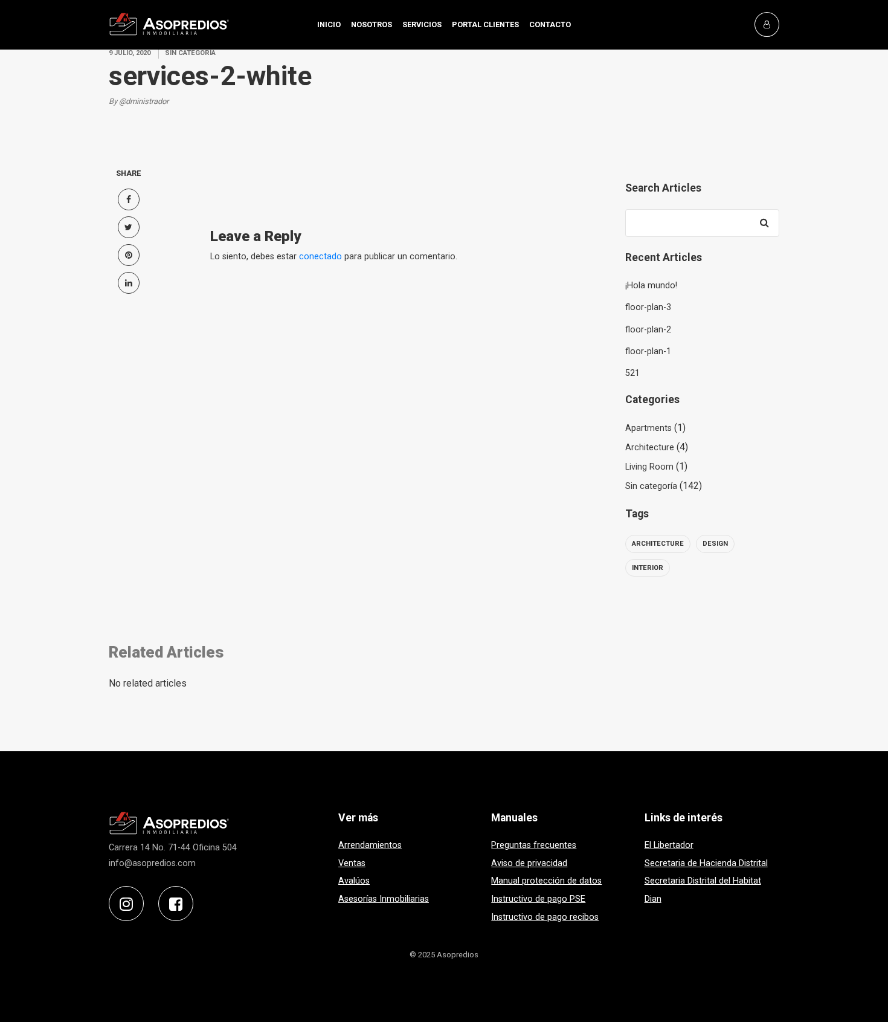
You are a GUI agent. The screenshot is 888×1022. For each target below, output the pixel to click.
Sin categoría (651, 486)
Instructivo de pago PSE (538, 899)
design (715, 544)
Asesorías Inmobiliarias (383, 899)
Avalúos (354, 881)
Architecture (649, 447)
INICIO (329, 24)
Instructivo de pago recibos (545, 917)
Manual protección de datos (546, 881)
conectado (320, 256)
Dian (653, 899)
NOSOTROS (371, 24)
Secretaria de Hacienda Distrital (706, 863)
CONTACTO (550, 24)
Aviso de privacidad (529, 863)
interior (647, 568)
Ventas (351, 863)
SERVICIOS (422, 24)
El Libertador (669, 845)
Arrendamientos (370, 845)
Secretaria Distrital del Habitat (703, 881)
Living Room (649, 467)
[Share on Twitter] (129, 227)
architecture (658, 544)
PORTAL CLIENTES (485, 24)
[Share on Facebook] (129, 199)
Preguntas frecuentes (533, 845)
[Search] (764, 223)
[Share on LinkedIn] (129, 283)
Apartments (648, 428)
